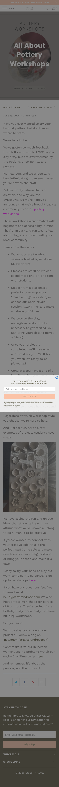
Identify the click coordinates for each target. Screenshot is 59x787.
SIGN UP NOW (29, 396)
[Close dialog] (57, 377)
